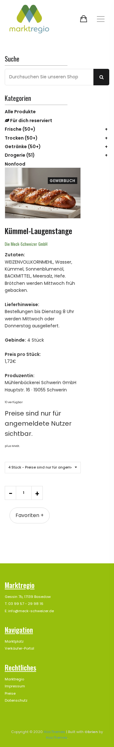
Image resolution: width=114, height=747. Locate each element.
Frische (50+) (20, 129)
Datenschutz (16, 700)
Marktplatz (14, 641)
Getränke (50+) (23, 146)
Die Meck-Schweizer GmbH (26, 244)
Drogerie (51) (20, 155)
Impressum (15, 686)
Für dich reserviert (30, 120)
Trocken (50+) (21, 138)
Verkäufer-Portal (19, 648)
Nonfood (15, 164)
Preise (10, 693)
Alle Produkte (20, 111)
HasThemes (54, 731)
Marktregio (14, 679)
